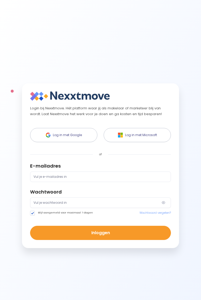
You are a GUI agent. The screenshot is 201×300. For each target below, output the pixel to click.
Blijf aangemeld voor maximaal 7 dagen (65, 212)
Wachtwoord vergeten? (155, 213)
